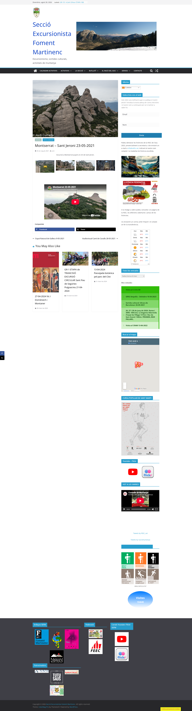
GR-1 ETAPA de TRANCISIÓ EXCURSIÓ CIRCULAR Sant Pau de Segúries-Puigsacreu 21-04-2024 (74, 280)
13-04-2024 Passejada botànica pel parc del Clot (104, 273)
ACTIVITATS (65, 71)
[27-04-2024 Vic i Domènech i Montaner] (46, 253)
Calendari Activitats (48, 71)
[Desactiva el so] (153, 509)
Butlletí (92, 71)
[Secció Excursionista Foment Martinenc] (35, 70)
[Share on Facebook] (2, 353)
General (38, 140)
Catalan (128, 87)
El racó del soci (109, 71)
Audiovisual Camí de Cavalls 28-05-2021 (98, 238)
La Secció (79, 71)
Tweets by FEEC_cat (140, 533)
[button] (70, 70)
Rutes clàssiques (48, 140)
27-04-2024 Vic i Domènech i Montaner (43, 300)
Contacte (138, 71)
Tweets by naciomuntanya (140, 540)
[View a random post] (156, 70)
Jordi (53, 151)
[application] (140, 500)
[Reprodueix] (124, 509)
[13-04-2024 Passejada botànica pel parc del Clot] (105, 253)
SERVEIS (125, 71)
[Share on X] (2, 358)
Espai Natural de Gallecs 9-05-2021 (49, 238)
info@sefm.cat (133, 148)
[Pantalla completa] (156, 509)
